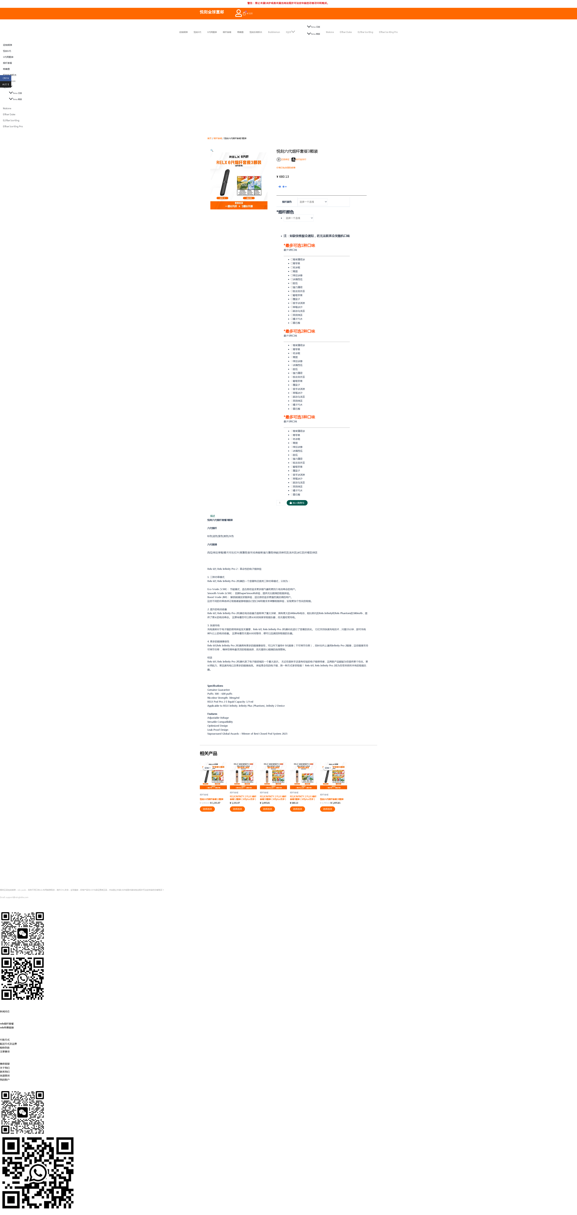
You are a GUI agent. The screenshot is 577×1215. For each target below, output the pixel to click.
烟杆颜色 (287, 201)
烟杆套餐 (227, 31)
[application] (293, 31)
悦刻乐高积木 (256, 31)
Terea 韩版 (315, 33)
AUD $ (6, 84)
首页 (209, 138)
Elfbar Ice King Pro (388, 31)
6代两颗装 (212, 31)
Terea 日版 (315, 26)
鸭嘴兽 (240, 31)
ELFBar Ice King (365, 31)
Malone (330, 31)
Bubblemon (274, 31)
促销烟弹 (183, 31)
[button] (211, 150)
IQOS (288, 31)
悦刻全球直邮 (212, 11)
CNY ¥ (7, 78)
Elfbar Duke (346, 31)
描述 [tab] (212, 515)
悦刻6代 (197, 31)
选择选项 (207, 808)
